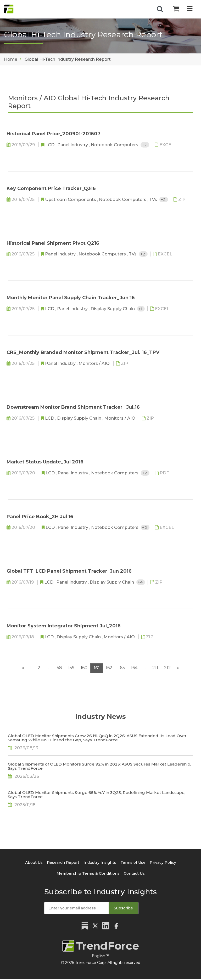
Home (10, 59)
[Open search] (160, 9)
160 (84, 667)
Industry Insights (99, 862)
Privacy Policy (163, 862)
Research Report (63, 862)
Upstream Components (71, 199)
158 (58, 667)
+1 (140, 308)
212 (167, 667)
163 (121, 667)
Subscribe (123, 908)
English (99, 955)
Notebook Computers (115, 144)
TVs (153, 199)
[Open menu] (189, 9)
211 (155, 667)
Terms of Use (133, 862)
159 (71, 667)
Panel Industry (73, 144)
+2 (145, 144)
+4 (141, 582)
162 (109, 667)
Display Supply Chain (113, 308)
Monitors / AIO (95, 363)
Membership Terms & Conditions (88, 873)
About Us (34, 862)
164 (134, 667)
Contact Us (134, 873)
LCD (50, 144)
